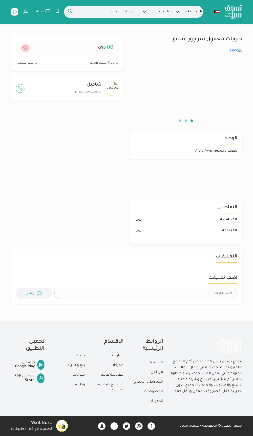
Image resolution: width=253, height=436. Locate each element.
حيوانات (79, 375)
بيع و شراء (76, 365)
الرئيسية (156, 363)
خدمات (79, 356)
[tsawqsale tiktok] (114, 426)
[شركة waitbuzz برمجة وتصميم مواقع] (61, 426)
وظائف (79, 385)
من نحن (157, 372)
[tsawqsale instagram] (139, 426)
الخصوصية (153, 392)
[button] (214, 11)
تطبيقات (18, 429)
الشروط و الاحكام (148, 382)
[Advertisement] (67, 152)
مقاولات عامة (112, 375)
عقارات (118, 356)
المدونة (157, 401)
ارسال (31, 293)
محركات (117, 365)
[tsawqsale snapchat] (101, 426)
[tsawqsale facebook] (151, 426)
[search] (70, 12)
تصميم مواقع (40, 429)
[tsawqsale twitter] (126, 426)
